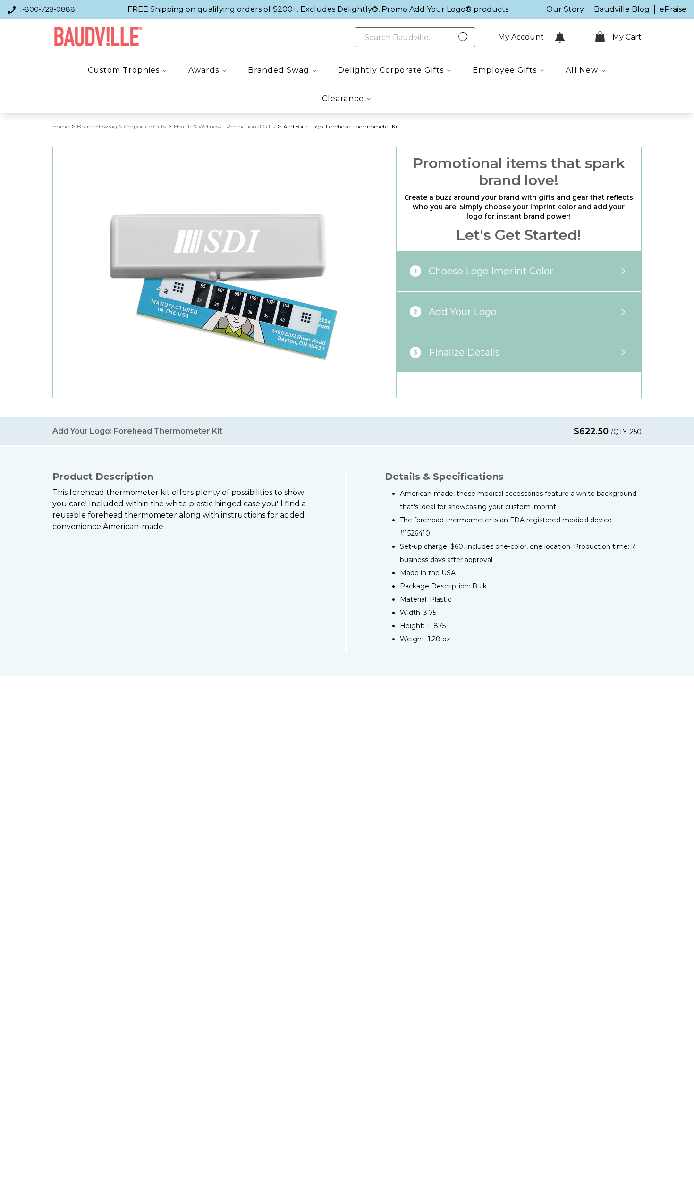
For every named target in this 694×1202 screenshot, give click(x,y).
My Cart (627, 37)
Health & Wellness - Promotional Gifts (224, 126)
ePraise (673, 9)
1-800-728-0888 (47, 9)
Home (60, 126)
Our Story (565, 9)
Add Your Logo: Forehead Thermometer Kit (341, 126)
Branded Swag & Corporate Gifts (121, 126)
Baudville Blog (622, 9)
